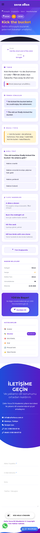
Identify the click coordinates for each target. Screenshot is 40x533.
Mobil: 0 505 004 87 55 (12, 432)
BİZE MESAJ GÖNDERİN (21, 515)
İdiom (23, 11)
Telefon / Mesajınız (11, 491)
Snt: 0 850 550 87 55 (12, 429)
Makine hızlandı (12, 186)
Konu (6, 482)
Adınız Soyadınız (9, 463)
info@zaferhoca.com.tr (14, 417)
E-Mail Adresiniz (9, 473)
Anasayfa (6, 11)
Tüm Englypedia (21, 250)
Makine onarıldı (11, 163)
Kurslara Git (21, 310)
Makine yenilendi (12, 179)
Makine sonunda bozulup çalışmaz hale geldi (19, 171)
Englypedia (15, 11)
